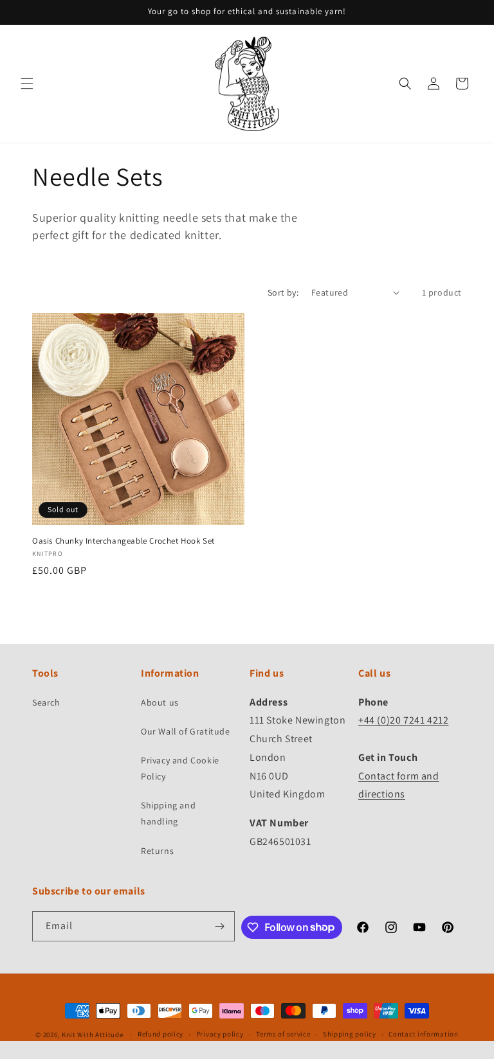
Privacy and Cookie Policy (180, 768)
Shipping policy (349, 1033)
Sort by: (283, 292)
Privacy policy (220, 1033)
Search (46, 702)
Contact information (423, 1033)
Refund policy (160, 1033)
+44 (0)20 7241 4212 (403, 720)
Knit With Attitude (93, 1034)
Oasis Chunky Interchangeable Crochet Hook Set (123, 541)
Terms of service (283, 1033)
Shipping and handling (168, 813)
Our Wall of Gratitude (185, 731)
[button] (27, 83)
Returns (157, 851)
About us (160, 702)
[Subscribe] (220, 926)
